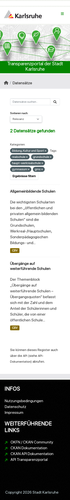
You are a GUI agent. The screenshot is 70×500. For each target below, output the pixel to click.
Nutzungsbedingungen (24, 400)
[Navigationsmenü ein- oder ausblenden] (62, 13)
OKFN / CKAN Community (31, 442)
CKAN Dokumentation (28, 448)
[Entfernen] (45, 151)
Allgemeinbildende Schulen (32, 191)
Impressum (14, 412)
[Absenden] (55, 101)
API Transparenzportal (29, 459)
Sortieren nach (19, 113)
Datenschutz (15, 406)
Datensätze (22, 83)
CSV (15, 250)
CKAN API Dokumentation (31, 453)
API (25, 356)
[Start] (6, 83)
